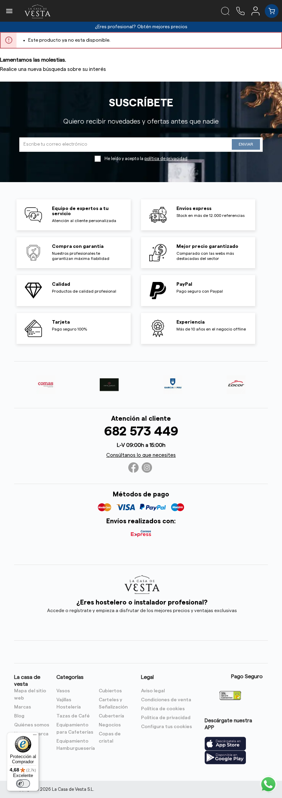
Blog (19, 716)
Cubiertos (110, 691)
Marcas (22, 707)
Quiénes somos (31, 725)
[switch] (23, 783)
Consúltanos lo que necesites (141, 455)
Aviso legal (153, 691)
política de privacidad (165, 159)
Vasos (63, 691)
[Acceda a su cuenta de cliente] (258, 10)
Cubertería (111, 716)
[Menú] (35, 736)
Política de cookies (163, 708)
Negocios (110, 725)
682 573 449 (141, 431)
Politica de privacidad (166, 717)
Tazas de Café (73, 716)
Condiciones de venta (166, 699)
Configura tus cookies (166, 726)
